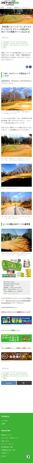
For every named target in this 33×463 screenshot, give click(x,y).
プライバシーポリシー (7, 444)
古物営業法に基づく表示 (8, 450)
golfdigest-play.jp (6, 343)
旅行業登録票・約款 (7, 447)
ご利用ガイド (5, 453)
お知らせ (3, 456)
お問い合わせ (5, 441)
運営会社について (6, 435)
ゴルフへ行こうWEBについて (9, 438)
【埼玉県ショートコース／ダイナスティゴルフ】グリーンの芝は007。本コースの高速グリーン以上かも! (16, 29)
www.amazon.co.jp (6, 325)
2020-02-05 (5, 37)
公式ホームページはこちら (11, 293)
